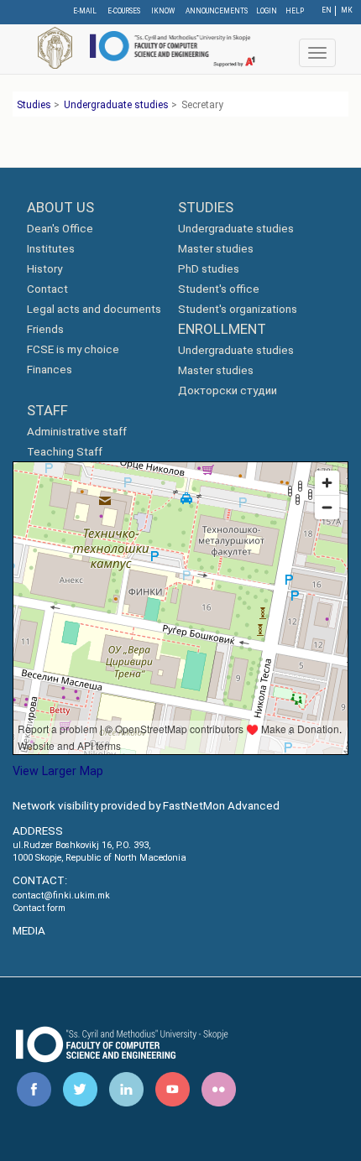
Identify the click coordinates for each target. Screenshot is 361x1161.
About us (60, 207)
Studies (34, 105)
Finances (49, 369)
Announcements (217, 11)
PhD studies (208, 269)
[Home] (171, 48)
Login (266, 11)
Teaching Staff (64, 451)
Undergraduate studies (116, 105)
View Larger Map (58, 771)
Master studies (216, 248)
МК (347, 10)
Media (29, 930)
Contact (47, 289)
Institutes (51, 248)
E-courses (123, 11)
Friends (45, 329)
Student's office (218, 289)
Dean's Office (60, 228)
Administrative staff (77, 431)
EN (327, 10)
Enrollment (222, 328)
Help (294, 11)
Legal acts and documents (94, 309)
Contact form (39, 908)
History (44, 269)
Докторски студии (227, 390)
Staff (47, 410)
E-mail (85, 11)
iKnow (163, 11)
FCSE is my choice (73, 349)
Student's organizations (237, 309)
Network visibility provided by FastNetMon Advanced (146, 805)
